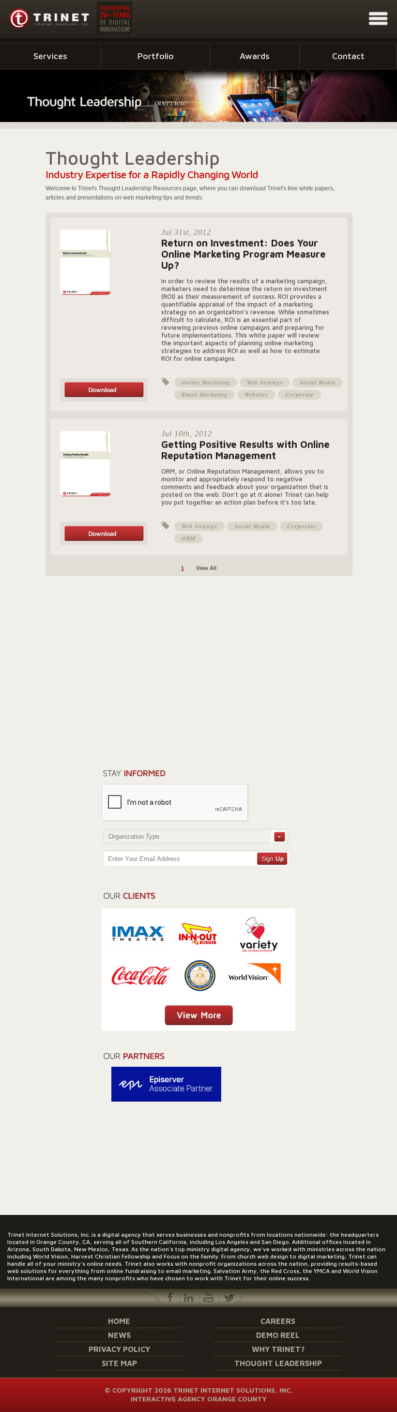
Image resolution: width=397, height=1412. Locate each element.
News (119, 1335)
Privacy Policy (119, 1349)
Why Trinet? (278, 1349)
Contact (348, 56)
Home (119, 1321)
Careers (277, 1321)
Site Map (119, 1363)
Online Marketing (206, 382)
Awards (255, 56)
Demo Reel (278, 1335)
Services (50, 56)
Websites (256, 394)
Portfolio (155, 56)
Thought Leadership (278, 1363)
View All (206, 568)
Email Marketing (205, 394)
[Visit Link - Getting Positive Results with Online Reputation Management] (104, 543)
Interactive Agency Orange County (199, 1399)
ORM (189, 538)
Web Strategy (265, 382)
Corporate (299, 394)
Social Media (318, 382)
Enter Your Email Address (144, 858)
